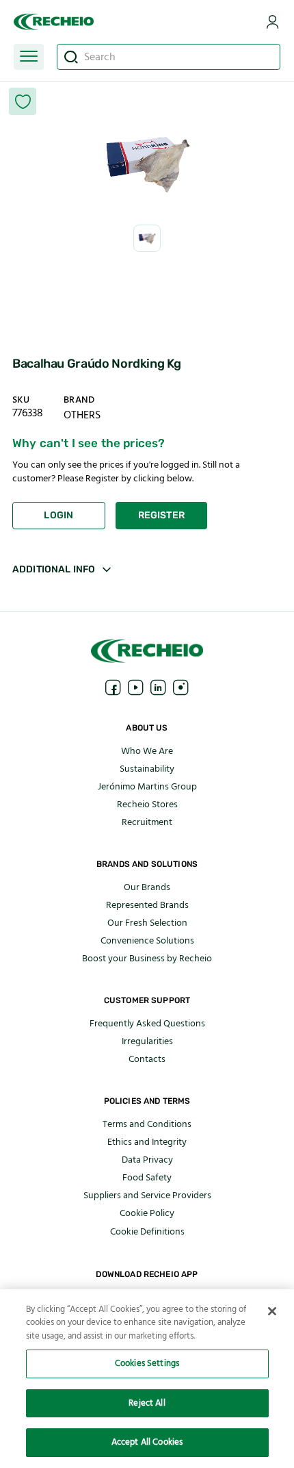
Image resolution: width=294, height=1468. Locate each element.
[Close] (272, 1311)
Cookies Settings (147, 1363)
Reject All (147, 1403)
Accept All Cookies (147, 1442)
